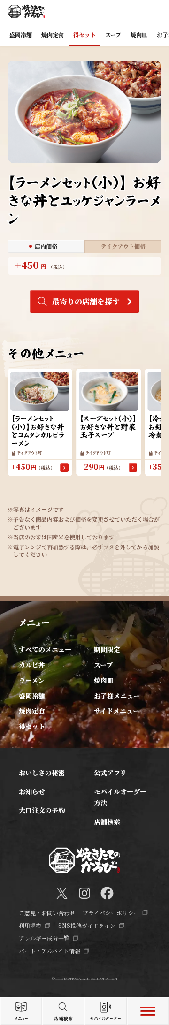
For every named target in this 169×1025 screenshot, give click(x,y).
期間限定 (107, 649)
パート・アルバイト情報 (49, 951)
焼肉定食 (32, 711)
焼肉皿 (104, 680)
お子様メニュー (117, 696)
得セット (32, 726)
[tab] (46, 246)
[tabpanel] (84, 266)
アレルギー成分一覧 (44, 938)
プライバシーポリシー (111, 913)
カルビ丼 (32, 665)
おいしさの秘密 (42, 772)
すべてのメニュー (45, 649)
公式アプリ (110, 772)
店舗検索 (107, 821)
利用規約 (30, 925)
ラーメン (32, 680)
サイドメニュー (116, 711)
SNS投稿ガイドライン (86, 925)
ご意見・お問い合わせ (47, 913)
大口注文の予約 (42, 810)
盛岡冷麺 (32, 696)
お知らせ (32, 791)
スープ (103, 665)
